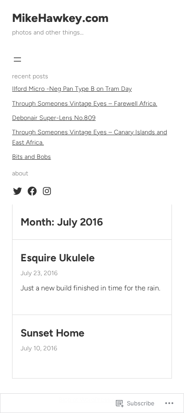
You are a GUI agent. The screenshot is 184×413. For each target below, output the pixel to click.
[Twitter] (17, 191)
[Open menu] (17, 59)
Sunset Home (52, 333)
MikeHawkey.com (60, 18)
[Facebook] (32, 191)
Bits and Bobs (31, 157)
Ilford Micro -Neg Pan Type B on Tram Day (72, 89)
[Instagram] (47, 191)
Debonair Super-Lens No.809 (54, 118)
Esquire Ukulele (58, 258)
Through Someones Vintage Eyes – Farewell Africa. (84, 103)
